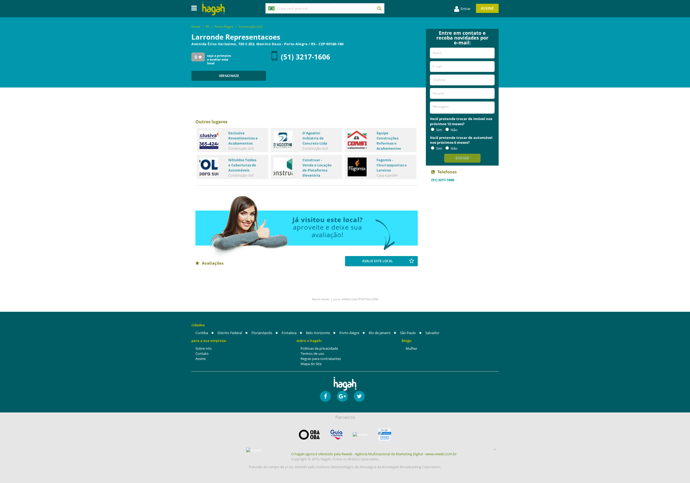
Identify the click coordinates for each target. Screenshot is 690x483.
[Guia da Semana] (336, 435)
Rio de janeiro (380, 332)
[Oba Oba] (309, 435)
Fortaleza (289, 332)
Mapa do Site (311, 363)
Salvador (432, 332)
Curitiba (201, 332)
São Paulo (408, 332)
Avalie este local (377, 261)
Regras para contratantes (321, 358)
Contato (202, 353)
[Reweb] (253, 450)
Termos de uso (312, 353)
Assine (487, 8)
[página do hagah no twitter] (359, 396)
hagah (213, 8)
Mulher (411, 348)
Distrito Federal (230, 332)
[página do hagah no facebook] (325, 396)
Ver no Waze (229, 75)
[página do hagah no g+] (342, 396)
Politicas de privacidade (319, 348)
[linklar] (360, 434)
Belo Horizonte (318, 332)
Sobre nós (203, 348)
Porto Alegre (349, 332)
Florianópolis (261, 332)
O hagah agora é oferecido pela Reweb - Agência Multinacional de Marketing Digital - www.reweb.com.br (374, 454)
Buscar (379, 8)
